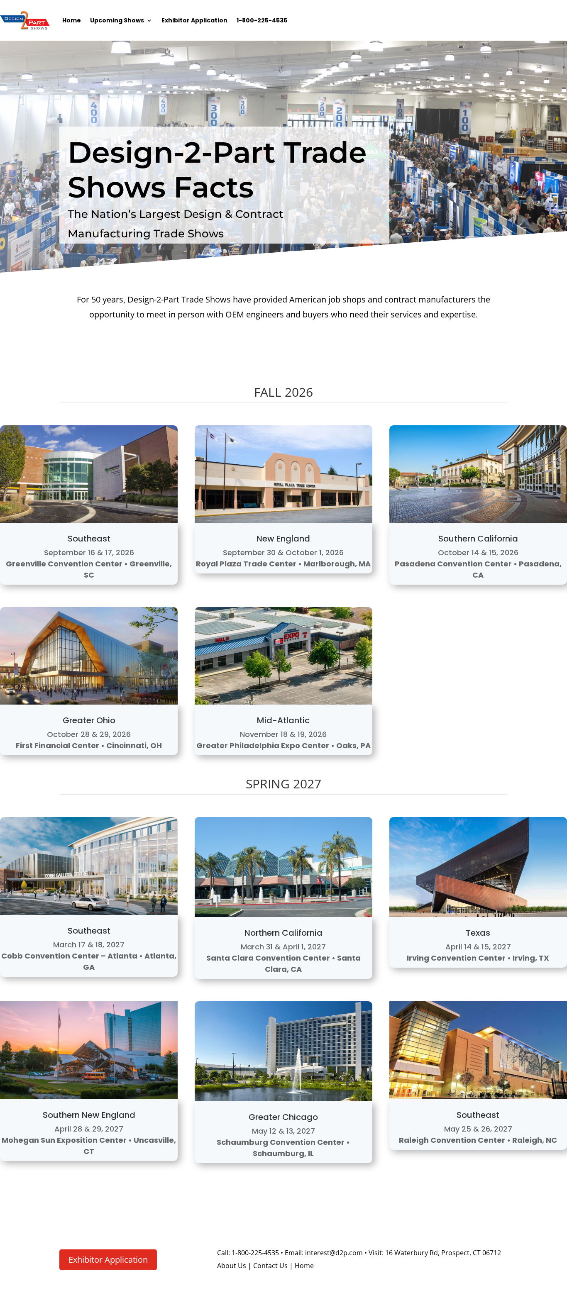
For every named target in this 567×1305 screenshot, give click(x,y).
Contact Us (270, 1265)
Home (71, 20)
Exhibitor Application (194, 20)
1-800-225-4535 (262, 20)
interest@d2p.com (333, 1252)
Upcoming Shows (117, 20)
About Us (231, 1265)
